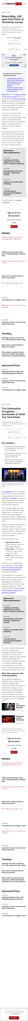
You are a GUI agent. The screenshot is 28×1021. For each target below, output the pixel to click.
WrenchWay (17, 38)
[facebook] (8, 49)
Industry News (6, 12)
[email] (19, 49)
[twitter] (14, 49)
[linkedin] (11, 49)
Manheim (14, 498)
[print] (25, 49)
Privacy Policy (16, 1013)
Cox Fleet (5, 498)
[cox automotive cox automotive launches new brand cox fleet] (8, 706)
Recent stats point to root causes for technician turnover (14, 83)
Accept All (14, 1017)
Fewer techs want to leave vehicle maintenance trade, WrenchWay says (15, 89)
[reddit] (16, 49)
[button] (3, 4)
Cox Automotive (7, 491)
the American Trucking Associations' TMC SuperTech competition (12, 567)
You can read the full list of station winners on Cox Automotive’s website (13, 590)
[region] (14, 1014)
